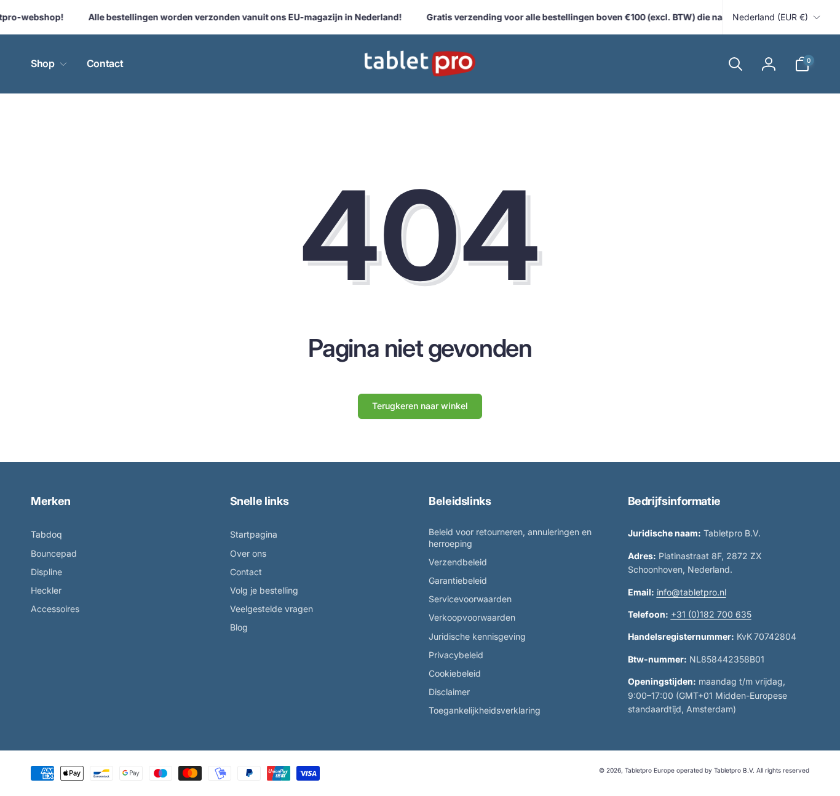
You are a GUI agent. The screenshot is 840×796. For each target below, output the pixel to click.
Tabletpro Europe (650, 770)
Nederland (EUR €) (770, 17)
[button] (46, 64)
